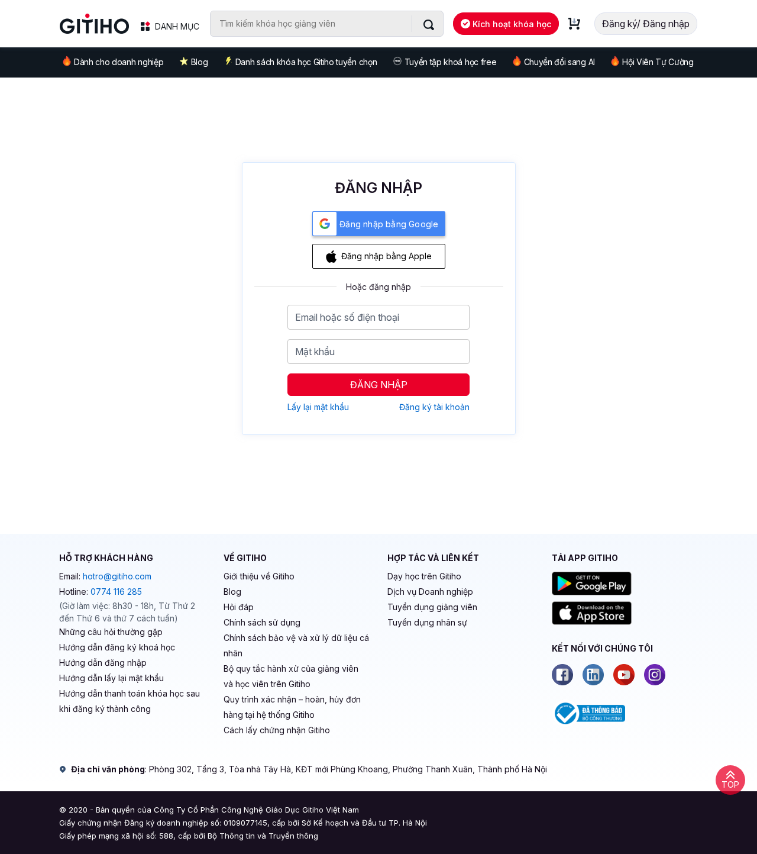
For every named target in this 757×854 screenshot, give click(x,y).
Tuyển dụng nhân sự (427, 622)
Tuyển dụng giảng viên (432, 607)
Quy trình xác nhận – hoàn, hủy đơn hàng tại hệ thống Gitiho (292, 707)
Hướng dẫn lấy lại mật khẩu (111, 678)
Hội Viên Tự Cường (658, 62)
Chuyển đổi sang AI (559, 62)
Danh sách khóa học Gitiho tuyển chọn (306, 62)
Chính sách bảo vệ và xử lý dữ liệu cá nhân (296, 645)
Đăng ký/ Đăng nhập (646, 24)
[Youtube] (624, 674)
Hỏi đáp (239, 607)
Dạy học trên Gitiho (424, 576)
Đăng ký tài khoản (434, 407)
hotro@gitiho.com (117, 576)
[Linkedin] (593, 674)
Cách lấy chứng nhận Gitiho (277, 730)
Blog (199, 62)
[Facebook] (562, 674)
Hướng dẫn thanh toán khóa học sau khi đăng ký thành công (129, 701)
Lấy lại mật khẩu (318, 407)
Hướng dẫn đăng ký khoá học (117, 647)
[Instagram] (654, 674)
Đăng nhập (378, 385)
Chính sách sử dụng (262, 622)
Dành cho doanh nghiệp (118, 62)
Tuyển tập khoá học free (451, 62)
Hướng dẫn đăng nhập (103, 663)
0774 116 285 (116, 591)
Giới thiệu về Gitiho (259, 576)
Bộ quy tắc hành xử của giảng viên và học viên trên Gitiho (291, 676)
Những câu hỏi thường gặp (111, 632)
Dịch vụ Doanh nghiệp (430, 591)
